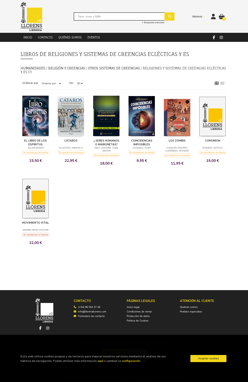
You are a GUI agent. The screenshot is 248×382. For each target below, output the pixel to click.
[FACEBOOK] (214, 37)
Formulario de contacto (91, 316)
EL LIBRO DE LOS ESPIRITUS (35, 142)
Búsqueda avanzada (154, 22)
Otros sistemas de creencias (114, 68)
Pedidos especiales (191, 311)
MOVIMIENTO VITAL (35, 223)
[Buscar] (169, 16)
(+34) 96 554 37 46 (89, 307)
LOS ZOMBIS (177, 140)
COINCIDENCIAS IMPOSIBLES (141, 142)
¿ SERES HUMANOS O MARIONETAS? (106, 142)
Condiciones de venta (139, 311)
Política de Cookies (138, 320)
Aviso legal (133, 307)
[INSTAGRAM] (221, 37)
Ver (71, 83)
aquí (100, 361)
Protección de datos (138, 316)
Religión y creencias (67, 68)
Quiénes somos (189, 307)
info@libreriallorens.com (92, 311)
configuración (131, 361)
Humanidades (33, 68)
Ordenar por (30, 83)
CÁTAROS (71, 140)
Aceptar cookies (208, 358)
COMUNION (212, 140)
